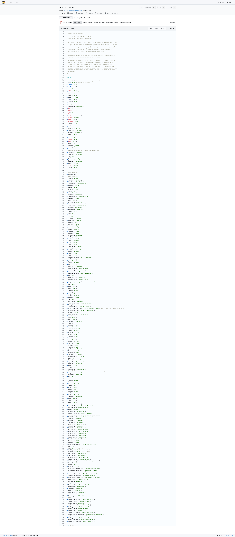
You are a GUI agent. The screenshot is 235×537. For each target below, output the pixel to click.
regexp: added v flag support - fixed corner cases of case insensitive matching (107, 22)
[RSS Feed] (141, 7)
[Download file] (167, 28)
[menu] (220, 535)
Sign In (231, 2)
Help (16, 2)
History (162, 28)
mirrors (64, 7)
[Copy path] (89, 17)
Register (221, 2)
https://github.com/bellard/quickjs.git (72, 10)
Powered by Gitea (7, 535)
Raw (151, 28)
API (232, 535)
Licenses (226, 535)
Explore (10, 2)
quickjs (71, 7)
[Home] (3, 2)
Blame (156, 28)
